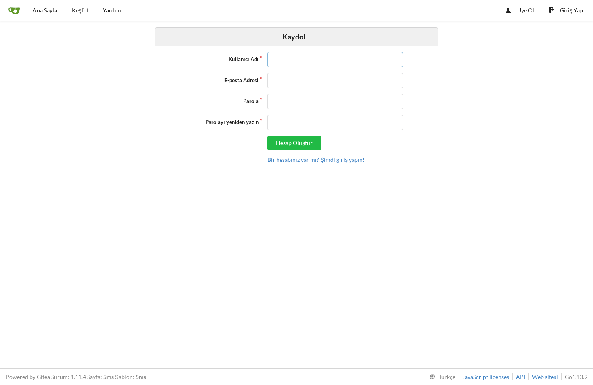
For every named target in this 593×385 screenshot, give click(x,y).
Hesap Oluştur (294, 142)
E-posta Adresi (241, 80)
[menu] (440, 377)
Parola (251, 101)
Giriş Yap (571, 10)
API (520, 376)
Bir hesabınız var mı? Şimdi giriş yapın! (316, 159)
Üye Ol (525, 10)
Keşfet (80, 10)
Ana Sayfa (45, 10)
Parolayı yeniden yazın (232, 122)
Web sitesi (545, 376)
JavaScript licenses (485, 376)
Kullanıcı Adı (243, 59)
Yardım (112, 10)
